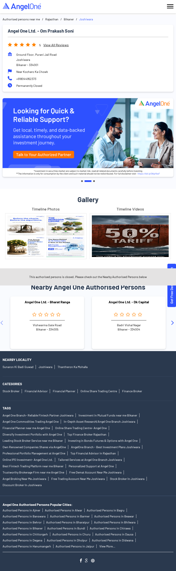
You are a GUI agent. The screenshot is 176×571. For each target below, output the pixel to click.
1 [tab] (82, 181)
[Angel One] (22, 7)
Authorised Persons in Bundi (66, 528)
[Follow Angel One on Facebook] (82, 561)
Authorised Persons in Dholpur (67, 540)
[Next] (173, 322)
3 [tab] (94, 181)
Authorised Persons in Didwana (112, 540)
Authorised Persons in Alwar (63, 510)
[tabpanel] (88, 137)
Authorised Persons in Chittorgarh (25, 534)
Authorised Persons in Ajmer (21, 510)
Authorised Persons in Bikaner (23, 528)
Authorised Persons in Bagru (105, 510)
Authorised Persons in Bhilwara (114, 522)
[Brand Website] (94, 561)
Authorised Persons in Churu (71, 534)
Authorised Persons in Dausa (114, 534)
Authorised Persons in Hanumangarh (27, 546)
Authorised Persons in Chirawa (110, 528)
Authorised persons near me (21, 19)
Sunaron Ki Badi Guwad (18, 367)
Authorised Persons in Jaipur (75, 546)
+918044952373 (26, 79)
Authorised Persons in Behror (22, 522)
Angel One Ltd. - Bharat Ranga (47, 302)
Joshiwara (45, 367)
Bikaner (69, 19)
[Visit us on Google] (88, 561)
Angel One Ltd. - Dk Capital (129, 302)
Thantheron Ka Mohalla (73, 367)
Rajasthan (51, 19)
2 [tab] (88, 181)
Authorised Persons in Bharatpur (68, 522)
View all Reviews (56, 45)
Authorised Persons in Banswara (24, 516)
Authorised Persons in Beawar (114, 516)
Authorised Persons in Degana (22, 540)
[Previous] (2, 322)
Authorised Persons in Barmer (70, 516)
